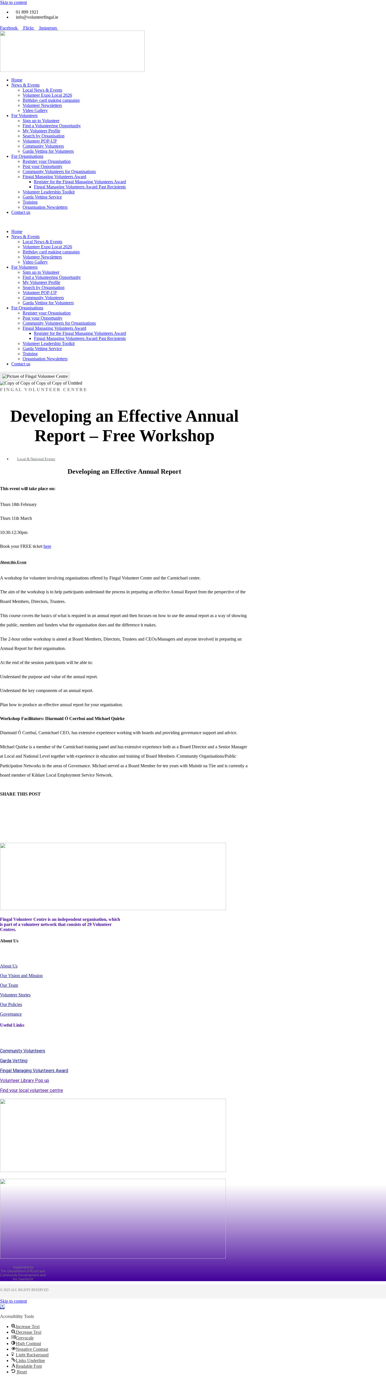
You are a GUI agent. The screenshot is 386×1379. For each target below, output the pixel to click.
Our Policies (11, 1004)
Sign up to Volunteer (41, 120)
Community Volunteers (43, 146)
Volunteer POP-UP (40, 141)
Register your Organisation (47, 161)
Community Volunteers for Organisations (59, 171)
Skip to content (13, 2)
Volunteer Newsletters (42, 105)
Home (16, 79)
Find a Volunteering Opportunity (52, 125)
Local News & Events (42, 90)
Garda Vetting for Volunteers (48, 151)
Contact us (20, 212)
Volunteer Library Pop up (24, 1080)
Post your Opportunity (42, 166)
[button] (193, 222)
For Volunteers (24, 115)
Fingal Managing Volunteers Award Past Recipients (80, 186)
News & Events (25, 85)
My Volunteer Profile (41, 130)
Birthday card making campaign (51, 100)
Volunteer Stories (15, 994)
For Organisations (27, 156)
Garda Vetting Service (42, 197)
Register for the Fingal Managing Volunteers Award (80, 181)
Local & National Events (36, 459)
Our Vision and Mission (21, 975)
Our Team (9, 985)
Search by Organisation (43, 135)
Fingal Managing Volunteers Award (54, 176)
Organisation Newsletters (45, 207)
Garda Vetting (13, 1060)
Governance (11, 1014)
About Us (9, 966)
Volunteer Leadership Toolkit (49, 191)
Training (30, 202)
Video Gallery (35, 110)
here (47, 546)
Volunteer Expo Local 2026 (47, 95)
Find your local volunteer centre (31, 1090)
